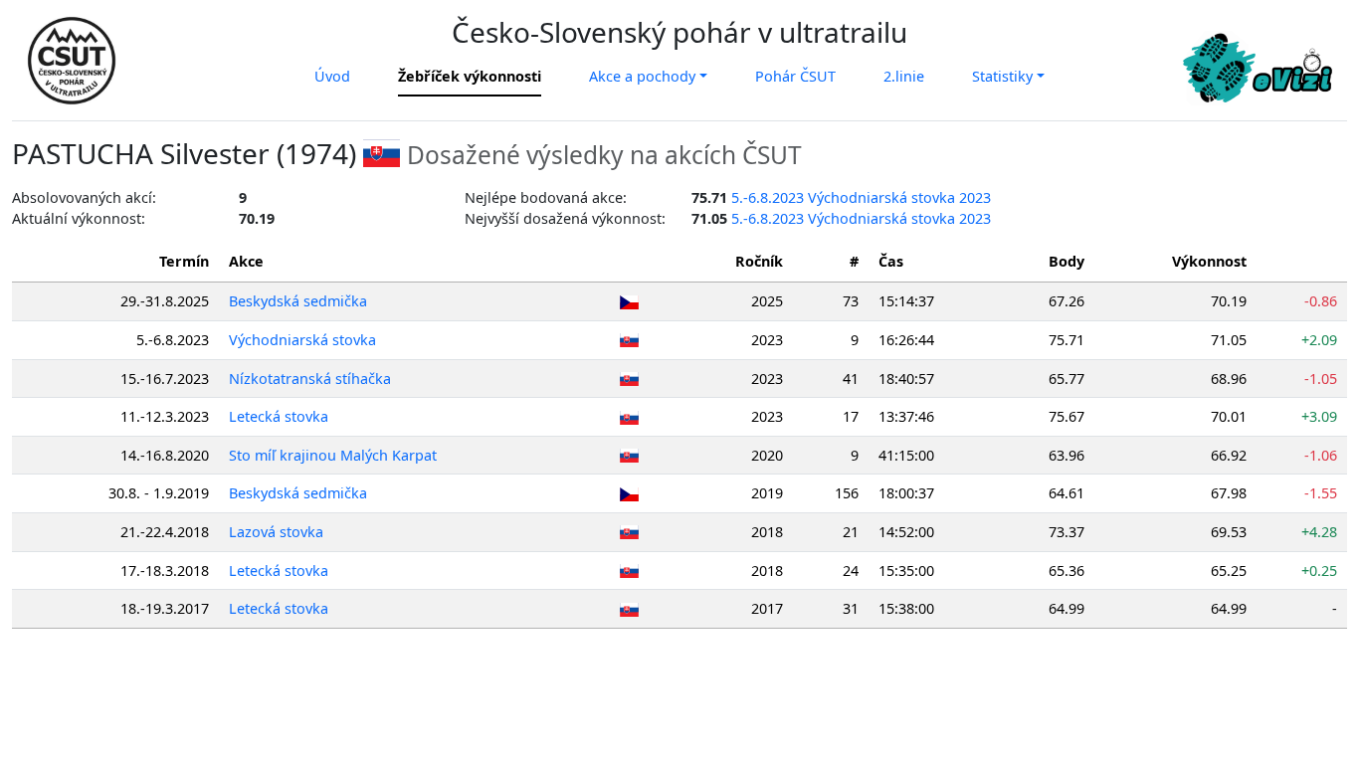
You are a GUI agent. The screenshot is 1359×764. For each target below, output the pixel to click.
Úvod (332, 76)
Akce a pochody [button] (642, 76)
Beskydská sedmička (298, 300)
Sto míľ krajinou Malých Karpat (333, 455)
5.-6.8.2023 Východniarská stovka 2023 (861, 197)
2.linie (903, 76)
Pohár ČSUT (795, 76)
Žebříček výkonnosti (469, 76)
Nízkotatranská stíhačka (310, 378)
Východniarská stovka (302, 339)
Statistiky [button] (1002, 76)
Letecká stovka (278, 416)
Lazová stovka (276, 531)
